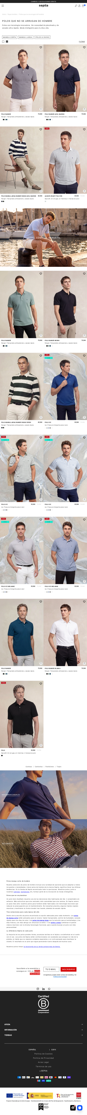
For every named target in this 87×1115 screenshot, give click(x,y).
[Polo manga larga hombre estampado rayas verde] (22, 386)
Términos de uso (43, 1066)
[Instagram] (38, 989)
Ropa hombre (12, 14)
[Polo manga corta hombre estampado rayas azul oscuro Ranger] (22, 78)
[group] (43, 1)
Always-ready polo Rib (53, 196)
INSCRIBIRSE (68, 969)
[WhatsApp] (49, 989)
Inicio (4, 14)
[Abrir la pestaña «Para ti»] (73, 1107)
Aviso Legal (43, 1062)
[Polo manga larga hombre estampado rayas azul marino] (22, 160)
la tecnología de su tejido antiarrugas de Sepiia (42, 946)
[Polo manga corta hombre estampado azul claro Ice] (65, 550)
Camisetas (39, 766)
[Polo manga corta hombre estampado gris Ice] (22, 550)
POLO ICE (48, 422)
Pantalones (49, 766)
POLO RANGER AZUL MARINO (54, 114)
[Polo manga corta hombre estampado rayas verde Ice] (22, 468)
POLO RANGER (6, 114)
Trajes (59, 766)
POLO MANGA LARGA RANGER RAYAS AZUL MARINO (18, 196)
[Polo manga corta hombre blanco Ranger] (65, 632)
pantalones (25, 892)
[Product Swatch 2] (3, 119)
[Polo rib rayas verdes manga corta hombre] (65, 160)
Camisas (29, 766)
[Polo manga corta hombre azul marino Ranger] (65, 78)
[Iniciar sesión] (79, 5)
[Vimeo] (43, 989)
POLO (3, 750)
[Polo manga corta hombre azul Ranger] (22, 632)
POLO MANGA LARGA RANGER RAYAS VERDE (16, 422)
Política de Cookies (43, 1053)
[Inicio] (43, 5)
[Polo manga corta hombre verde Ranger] (22, 304)
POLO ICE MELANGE (8, 586)
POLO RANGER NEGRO (52, 340)
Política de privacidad (60, 976)
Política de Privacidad (43, 1058)
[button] (76, 5)
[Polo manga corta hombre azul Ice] (65, 386)
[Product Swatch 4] (6, 119)
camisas (17, 892)
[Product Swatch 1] (2, 119)
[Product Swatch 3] (5, 119)
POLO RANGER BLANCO (52, 668)
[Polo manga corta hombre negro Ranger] (65, 304)
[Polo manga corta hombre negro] (22, 714)
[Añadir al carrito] (41, 109)
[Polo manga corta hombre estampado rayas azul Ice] (65, 468)
